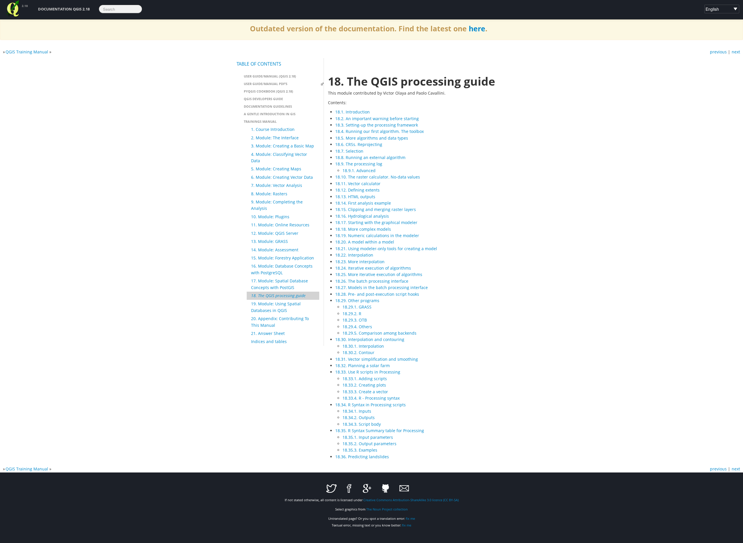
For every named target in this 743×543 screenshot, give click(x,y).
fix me (410, 518)
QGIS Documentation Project (13, 8)
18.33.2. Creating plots (364, 385)
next (736, 52)
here (477, 28)
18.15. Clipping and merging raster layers (375, 209)
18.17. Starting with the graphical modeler (376, 222)
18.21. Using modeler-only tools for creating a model (386, 248)
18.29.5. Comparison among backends (379, 333)
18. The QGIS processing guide (278, 295)
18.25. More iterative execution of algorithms (378, 274)
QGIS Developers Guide (263, 99)
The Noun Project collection (387, 509)
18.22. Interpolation (354, 255)
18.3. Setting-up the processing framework (376, 125)
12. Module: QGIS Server (274, 233)
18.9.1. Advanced (359, 170)
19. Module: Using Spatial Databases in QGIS (276, 307)
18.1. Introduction (352, 112)
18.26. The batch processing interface (371, 281)
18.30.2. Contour (358, 352)
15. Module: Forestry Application (282, 258)
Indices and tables (269, 341)
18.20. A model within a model (364, 242)
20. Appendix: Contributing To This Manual (280, 322)
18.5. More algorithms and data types (371, 138)
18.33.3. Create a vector (365, 391)
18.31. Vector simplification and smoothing (376, 359)
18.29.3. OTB (354, 320)
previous (718, 52)
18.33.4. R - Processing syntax (371, 398)
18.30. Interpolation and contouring (369, 339)
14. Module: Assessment (274, 249)
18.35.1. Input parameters (367, 437)
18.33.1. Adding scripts (364, 378)
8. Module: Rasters (269, 193)
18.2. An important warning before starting (377, 118)
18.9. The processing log (358, 164)
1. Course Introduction (273, 129)
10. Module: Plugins (270, 216)
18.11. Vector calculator (357, 183)
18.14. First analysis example (363, 203)
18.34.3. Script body (361, 424)
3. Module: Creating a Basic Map (282, 146)
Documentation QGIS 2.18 (64, 9)
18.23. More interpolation (360, 261)
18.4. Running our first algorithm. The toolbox (379, 131)
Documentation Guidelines (268, 106)
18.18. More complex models (363, 229)
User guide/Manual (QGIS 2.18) (270, 76)
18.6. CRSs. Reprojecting (358, 144)
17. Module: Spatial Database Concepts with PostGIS (279, 284)
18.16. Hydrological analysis (362, 216)
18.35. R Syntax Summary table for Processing (379, 430)
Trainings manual (260, 121)
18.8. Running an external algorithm (370, 157)
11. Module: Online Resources (280, 225)
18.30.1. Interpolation (363, 346)
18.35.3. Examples (359, 450)
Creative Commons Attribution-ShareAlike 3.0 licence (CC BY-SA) (411, 500)
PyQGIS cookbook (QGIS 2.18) (268, 91)
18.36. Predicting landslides (362, 456)
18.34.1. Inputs (356, 411)
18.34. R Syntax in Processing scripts (370, 404)
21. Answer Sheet (268, 333)
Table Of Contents (259, 64)
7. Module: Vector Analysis (276, 185)
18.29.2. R (351, 313)
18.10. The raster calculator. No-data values (377, 177)
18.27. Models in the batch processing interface (381, 287)
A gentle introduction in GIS (269, 114)
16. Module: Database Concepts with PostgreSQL (282, 269)
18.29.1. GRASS (357, 307)
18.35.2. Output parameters (369, 443)
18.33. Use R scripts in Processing (367, 372)
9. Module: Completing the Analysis (277, 205)
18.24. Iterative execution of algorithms (373, 268)
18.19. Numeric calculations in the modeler (377, 235)
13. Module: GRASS (269, 241)
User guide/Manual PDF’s (265, 84)
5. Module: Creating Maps (276, 169)
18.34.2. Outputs (358, 417)
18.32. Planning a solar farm (362, 365)
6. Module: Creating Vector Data (282, 177)
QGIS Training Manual (27, 52)
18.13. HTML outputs (355, 196)
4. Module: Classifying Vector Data (279, 157)
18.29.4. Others (357, 326)
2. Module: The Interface (275, 137)
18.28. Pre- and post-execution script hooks (377, 294)
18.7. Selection (349, 151)
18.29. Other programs (357, 300)
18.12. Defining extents (357, 190)
